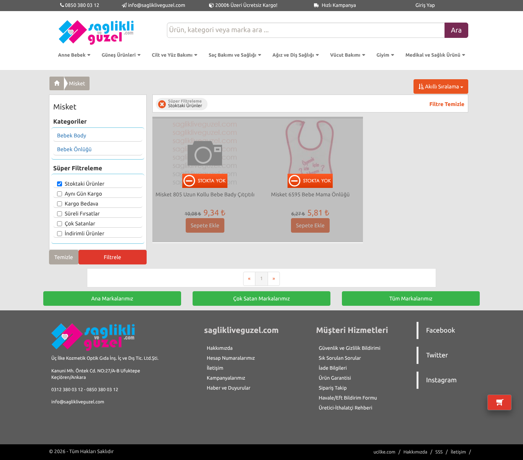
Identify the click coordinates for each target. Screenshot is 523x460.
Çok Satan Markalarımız (261, 298)
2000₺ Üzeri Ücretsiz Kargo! (245, 5)
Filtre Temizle (447, 104)
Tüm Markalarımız (411, 298)
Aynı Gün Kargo (83, 194)
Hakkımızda (220, 348)
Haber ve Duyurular (228, 388)
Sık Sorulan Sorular (340, 358)
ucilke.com (384, 452)
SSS (439, 452)
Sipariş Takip (333, 388)
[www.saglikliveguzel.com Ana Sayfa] (56, 83)
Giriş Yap (425, 5)
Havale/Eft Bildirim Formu (348, 398)
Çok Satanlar (80, 223)
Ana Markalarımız (112, 298)
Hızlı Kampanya (338, 5)
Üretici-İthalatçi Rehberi (346, 408)
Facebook (440, 330)
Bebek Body (71, 135)
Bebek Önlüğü (74, 149)
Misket (77, 83)
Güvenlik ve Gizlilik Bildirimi (350, 348)
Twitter (437, 355)
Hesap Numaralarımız (231, 358)
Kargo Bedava (81, 204)
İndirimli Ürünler (84, 233)
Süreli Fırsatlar (82, 213)
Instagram (441, 380)
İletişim (215, 368)
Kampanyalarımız (226, 378)
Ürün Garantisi (335, 378)
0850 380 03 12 (82, 5)
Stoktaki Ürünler (85, 184)
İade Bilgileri (333, 368)
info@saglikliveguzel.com (156, 5)
